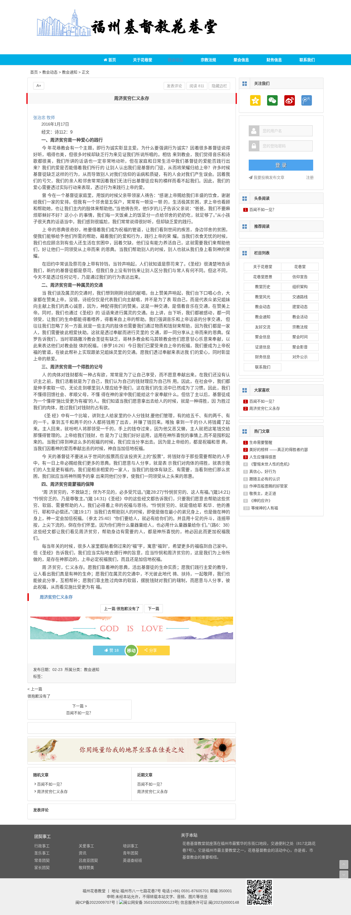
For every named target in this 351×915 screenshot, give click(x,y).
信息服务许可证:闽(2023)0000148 (209, 902)
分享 (153, 650)
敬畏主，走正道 (262, 493)
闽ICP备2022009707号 (95, 902)
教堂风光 (262, 297)
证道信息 (262, 347)
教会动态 (175, 60)
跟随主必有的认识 (264, 479)
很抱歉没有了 (38, 692)
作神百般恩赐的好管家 (268, 486)
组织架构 (300, 286)
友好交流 (262, 327)
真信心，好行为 (262, 471)
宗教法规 (208, 60)
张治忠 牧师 (44, 117)
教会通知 (69, 72)
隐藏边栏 (219, 86)
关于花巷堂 (142, 60)
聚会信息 (241, 60)
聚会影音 (300, 347)
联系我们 (307, 60)
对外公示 (300, 357)
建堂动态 (300, 306)
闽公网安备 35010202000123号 (150, 902)
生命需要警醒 (260, 442)
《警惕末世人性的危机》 (270, 464)
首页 (111, 60)
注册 (310, 177)
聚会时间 (300, 337)
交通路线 (300, 297)
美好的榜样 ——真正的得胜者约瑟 (278, 449)
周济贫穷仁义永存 (56, 597)
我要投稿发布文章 (268, 177)
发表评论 (174, 86)
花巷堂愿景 (262, 277)
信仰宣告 (300, 277)
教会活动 (300, 317)
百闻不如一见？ (50, 784)
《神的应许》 (260, 500)
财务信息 (274, 60)
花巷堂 (300, 266)
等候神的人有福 (264, 508)
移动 (131, 650)
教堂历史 (262, 286)
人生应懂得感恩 (262, 457)
